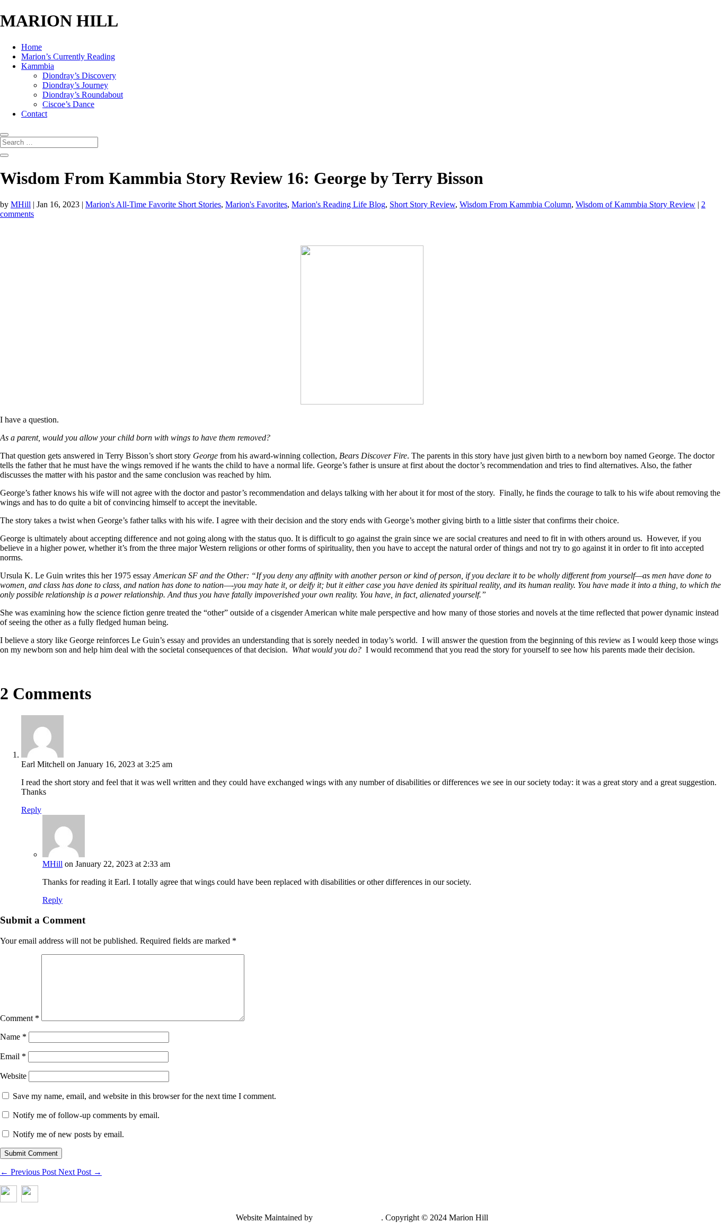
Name (13, 1036)
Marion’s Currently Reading (68, 56)
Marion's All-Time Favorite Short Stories (153, 204)
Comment (19, 1018)
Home (31, 46)
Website (13, 1075)
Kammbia (37, 66)
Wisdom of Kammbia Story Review (635, 204)
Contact (34, 113)
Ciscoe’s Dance (68, 104)
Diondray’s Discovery (79, 75)
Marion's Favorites (256, 204)
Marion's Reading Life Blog (338, 204)
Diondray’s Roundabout (82, 94)
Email (13, 1056)
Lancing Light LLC (348, 1217)
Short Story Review (422, 204)
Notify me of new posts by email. (68, 1134)
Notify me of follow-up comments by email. (86, 1115)
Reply (31, 809)
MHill (21, 204)
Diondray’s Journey (75, 85)
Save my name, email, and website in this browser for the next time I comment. (144, 1096)
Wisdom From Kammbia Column (515, 204)
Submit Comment (31, 1153)
